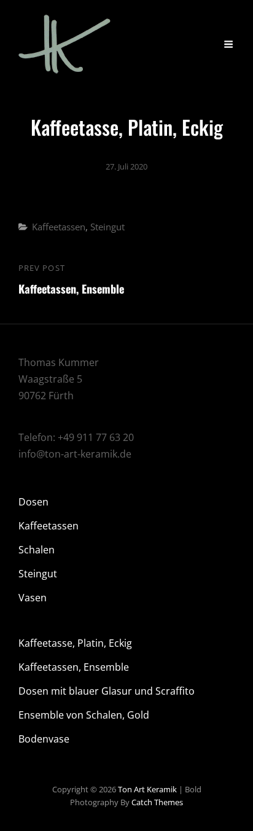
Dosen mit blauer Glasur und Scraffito (106, 691)
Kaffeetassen (58, 226)
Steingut (107, 226)
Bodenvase (43, 739)
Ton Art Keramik (147, 789)
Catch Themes (157, 802)
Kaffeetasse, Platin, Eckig (75, 643)
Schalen (36, 549)
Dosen (33, 502)
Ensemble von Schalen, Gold (83, 715)
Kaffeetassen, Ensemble (73, 667)
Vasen (32, 597)
